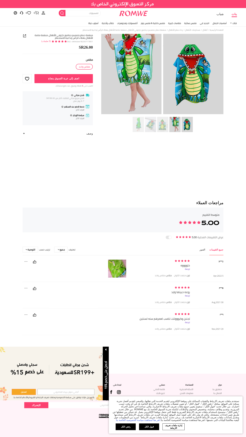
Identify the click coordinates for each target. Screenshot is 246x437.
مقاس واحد (163, 275)
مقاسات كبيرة (174, 23)
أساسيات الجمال (220, 23)
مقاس (89, 59)
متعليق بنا (217, 389)
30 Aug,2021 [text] (217, 302)
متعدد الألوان (182, 275)
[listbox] (43, 12)
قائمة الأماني (159, 389)
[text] (161, 261)
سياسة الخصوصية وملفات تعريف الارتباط (54, 397)
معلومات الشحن (186, 393)
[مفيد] (35, 262)
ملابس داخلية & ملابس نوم (153, 23)
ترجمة (187, 269)
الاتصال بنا (217, 393)
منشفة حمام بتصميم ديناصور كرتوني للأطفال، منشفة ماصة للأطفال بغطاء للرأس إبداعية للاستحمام (64, 36)
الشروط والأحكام (28, 397)
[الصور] (162, 74)
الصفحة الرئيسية (216, 30)
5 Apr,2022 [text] (218, 276)
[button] (27, 78)
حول (220, 385)
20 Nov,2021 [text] (217, 329)
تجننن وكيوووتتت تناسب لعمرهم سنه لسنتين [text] (165, 319)
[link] (123, 4)
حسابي (162, 385)
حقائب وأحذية (108, 23)
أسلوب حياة (93, 23)
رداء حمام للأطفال (175, 30)
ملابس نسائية (190, 23)
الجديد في (204, 23)
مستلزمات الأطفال (192, 30)
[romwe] (133, 12)
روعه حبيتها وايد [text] (180, 292)
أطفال (205, 30)
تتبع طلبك (160, 393)
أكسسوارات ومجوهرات (127, 23)
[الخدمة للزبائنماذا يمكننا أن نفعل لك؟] (22, 13)
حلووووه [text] (185, 265)
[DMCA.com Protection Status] (105, 416)
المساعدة (189, 385)
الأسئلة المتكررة (186, 389)
